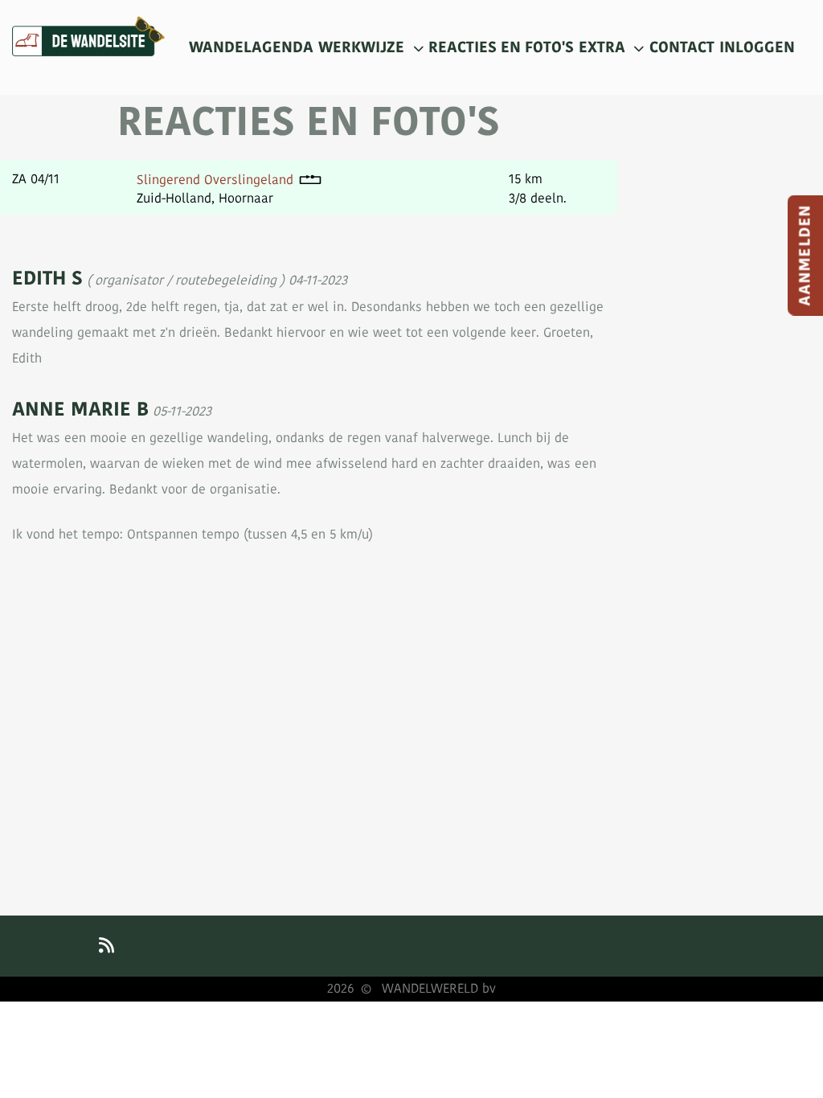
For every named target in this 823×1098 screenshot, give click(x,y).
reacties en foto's (501, 47)
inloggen (757, 47)
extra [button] (604, 47)
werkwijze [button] (363, 47)
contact (681, 47)
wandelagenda (251, 47)
